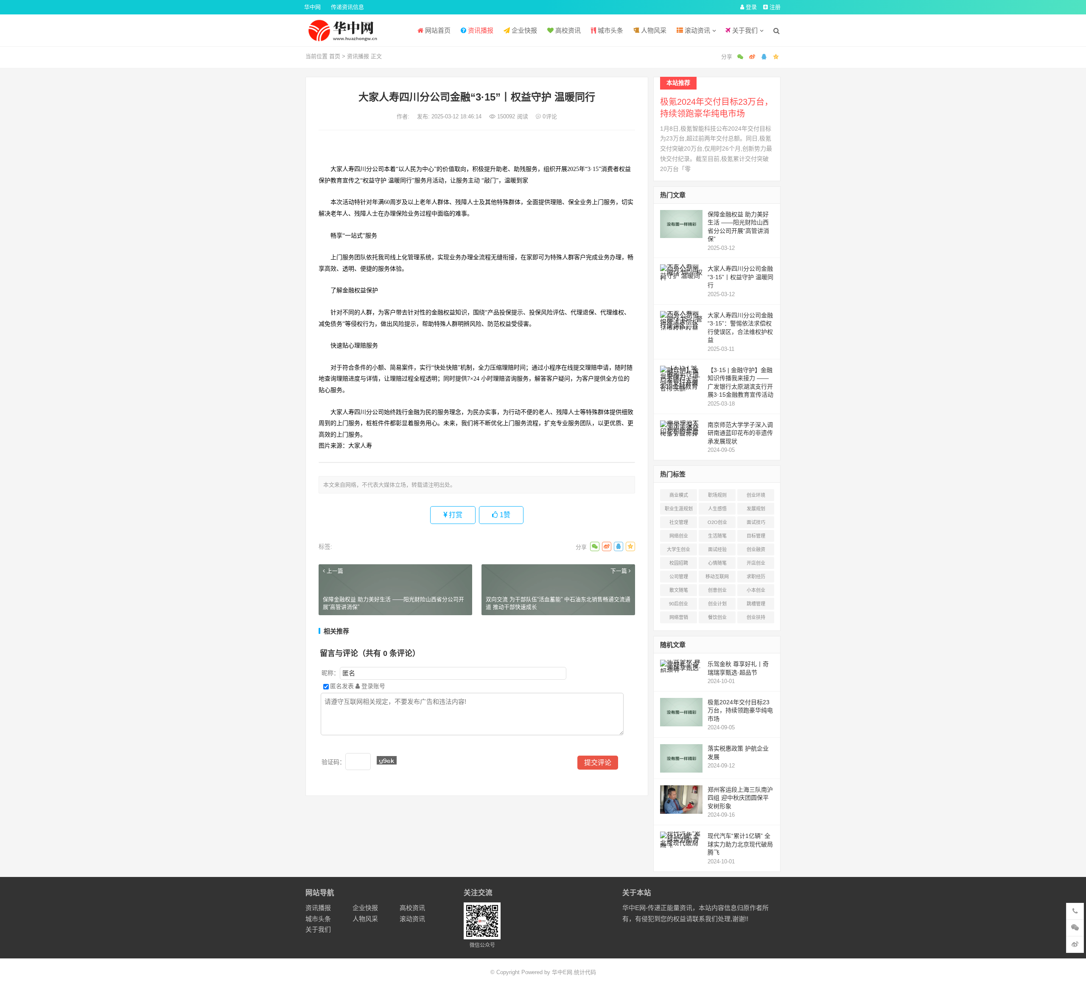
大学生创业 (678, 549)
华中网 (312, 7)
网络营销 (678, 617)
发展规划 (756, 508)
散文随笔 (678, 590)
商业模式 (678, 495)
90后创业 (678, 603)
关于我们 (744, 30)
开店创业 (756, 563)
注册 (774, 7)
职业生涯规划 (679, 508)
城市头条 (609, 30)
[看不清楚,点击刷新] (387, 760)
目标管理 (756, 535)
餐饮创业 (717, 617)
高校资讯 (567, 30)
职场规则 (717, 495)
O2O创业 (717, 522)
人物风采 (652, 30)
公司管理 (678, 576)
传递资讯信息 (347, 7)
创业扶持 (756, 617)
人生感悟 (717, 508)
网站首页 (437, 30)
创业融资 (756, 549)
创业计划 (717, 603)
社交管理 (678, 522)
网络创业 (678, 535)
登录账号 (372, 686)
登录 (750, 7)
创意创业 (717, 590)
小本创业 (756, 590)
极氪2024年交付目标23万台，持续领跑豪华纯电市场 (740, 710)
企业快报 (523, 30)
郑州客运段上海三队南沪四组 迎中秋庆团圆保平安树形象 (740, 798)
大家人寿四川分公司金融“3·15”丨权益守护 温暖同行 (740, 277)
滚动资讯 (696, 30)
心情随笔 (717, 563)
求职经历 (756, 576)
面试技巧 (756, 522)
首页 (334, 56)
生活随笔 (717, 535)
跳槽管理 (756, 603)
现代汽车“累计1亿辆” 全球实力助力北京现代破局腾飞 (740, 844)
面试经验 (717, 549)
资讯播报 (479, 30)
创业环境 (756, 495)
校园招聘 (678, 563)
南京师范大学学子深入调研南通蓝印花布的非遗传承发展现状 (740, 433)
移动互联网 (717, 576)
